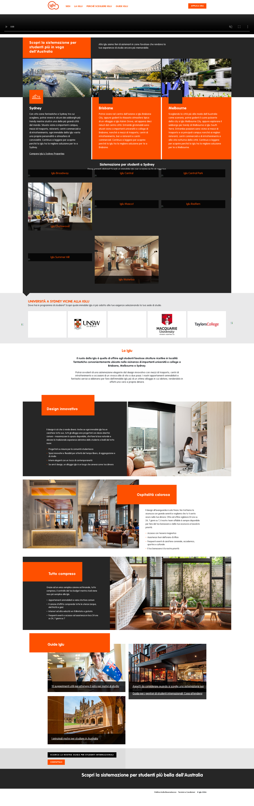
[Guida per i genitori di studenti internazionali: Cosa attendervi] (167, 697)
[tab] (57, 109)
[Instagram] (187, 754)
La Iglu (78, 6)
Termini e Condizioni (186, 792)
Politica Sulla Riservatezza (165, 792)
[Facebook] (192, 754)
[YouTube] (198, 754)
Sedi (68, 6)
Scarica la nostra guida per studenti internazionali (82, 755)
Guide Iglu (122, 6)
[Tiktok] (204, 754)
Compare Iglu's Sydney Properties (46, 154)
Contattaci (56, 762)
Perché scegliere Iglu (99, 6)
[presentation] (22, 325)
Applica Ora (197, 6)
